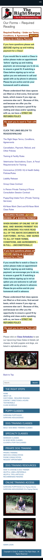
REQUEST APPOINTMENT (12, 459)
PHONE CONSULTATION (12, 457)
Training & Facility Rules (13, 156)
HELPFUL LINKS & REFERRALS (14, 472)
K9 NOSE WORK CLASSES (12, 440)
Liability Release (10, 178)
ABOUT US (7, 396)
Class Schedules (25, 336)
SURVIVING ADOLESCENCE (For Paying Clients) (20, 489)
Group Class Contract (12, 183)
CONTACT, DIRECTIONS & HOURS (15, 400)
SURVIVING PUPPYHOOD (12, 415)
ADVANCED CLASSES (11, 438)
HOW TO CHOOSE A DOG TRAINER (16, 470)
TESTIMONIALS (9, 403)
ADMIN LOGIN (8, 545)
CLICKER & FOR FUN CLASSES (14, 442)
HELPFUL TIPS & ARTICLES (13, 474)
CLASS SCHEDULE (10, 405)
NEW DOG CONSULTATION (13, 455)
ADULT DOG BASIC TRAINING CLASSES (17, 428)
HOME (5, 393)
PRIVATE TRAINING (10, 453)
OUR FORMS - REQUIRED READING (16, 398)
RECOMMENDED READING (13, 477)
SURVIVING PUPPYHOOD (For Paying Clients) (19, 487)
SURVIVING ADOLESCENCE (13, 417)
